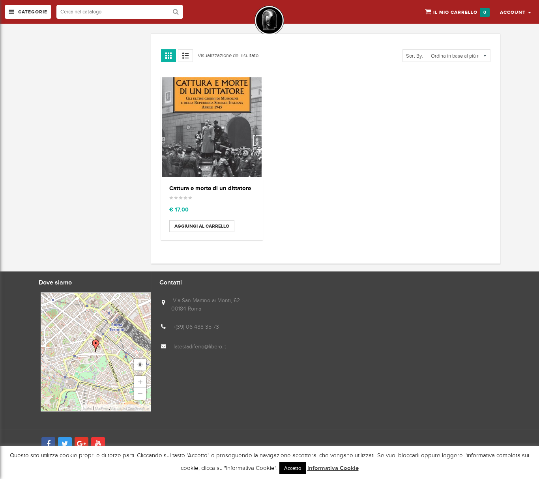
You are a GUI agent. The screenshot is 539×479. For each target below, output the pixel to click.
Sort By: (414, 56)
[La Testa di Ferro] (269, 20)
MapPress (102, 408)
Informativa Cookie (333, 468)
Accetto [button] (292, 468)
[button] (515, 12)
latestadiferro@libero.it (200, 347)
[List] (185, 55)
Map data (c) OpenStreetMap (129, 408)
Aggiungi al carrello (201, 226)
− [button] (140, 394)
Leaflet (87, 408)
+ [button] (140, 382)
